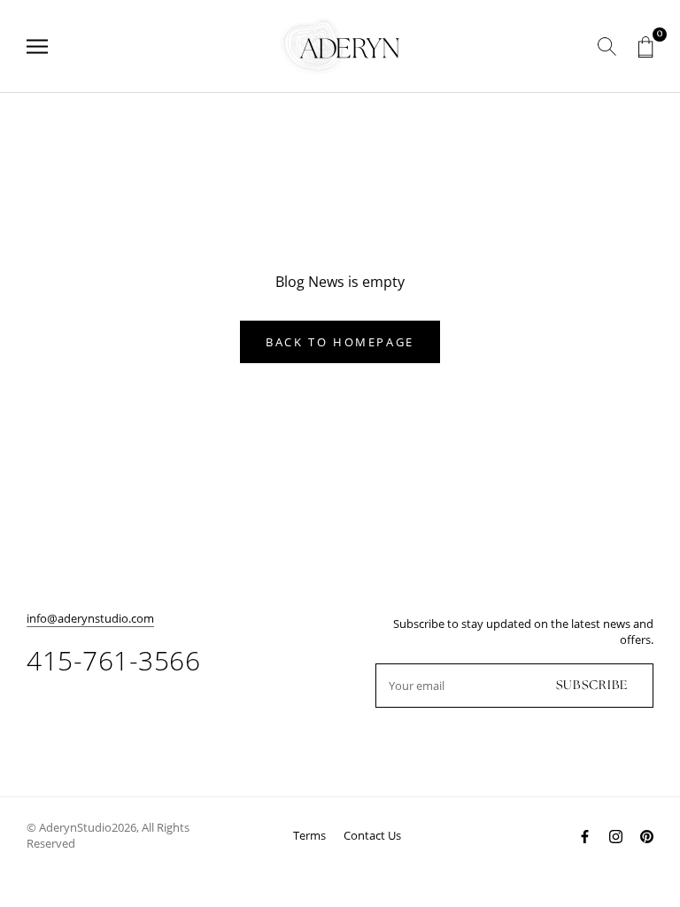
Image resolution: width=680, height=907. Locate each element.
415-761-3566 (113, 660)
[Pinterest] (646, 836)
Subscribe (592, 685)
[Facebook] (584, 836)
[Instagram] (615, 836)
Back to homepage (340, 342)
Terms (309, 835)
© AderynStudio (69, 827)
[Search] (607, 46)
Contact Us (372, 835)
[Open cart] (645, 47)
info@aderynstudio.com (90, 618)
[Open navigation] (37, 46)
